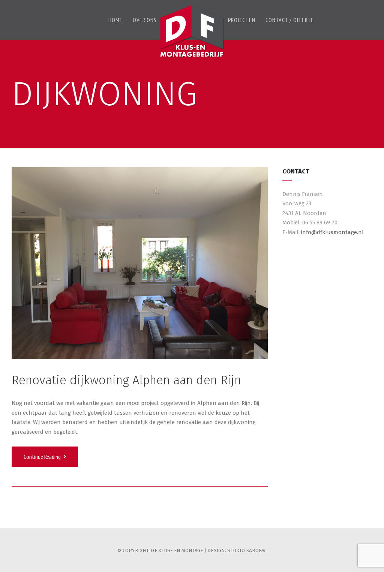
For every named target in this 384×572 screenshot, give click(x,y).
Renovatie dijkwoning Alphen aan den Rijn (126, 380)
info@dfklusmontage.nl (332, 232)
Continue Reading (43, 456)
